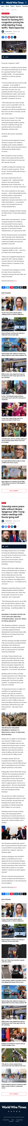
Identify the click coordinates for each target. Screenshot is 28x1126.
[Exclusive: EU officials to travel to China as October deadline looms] (14, 1035)
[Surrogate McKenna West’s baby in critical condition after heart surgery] (14, 452)
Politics (12, 6)
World (7, 6)
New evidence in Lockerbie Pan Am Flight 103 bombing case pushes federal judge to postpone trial (13, 483)
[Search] (25, 2)
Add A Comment (14, 490)
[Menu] (3, 2)
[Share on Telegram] (12, 37)
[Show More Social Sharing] (18, 37)
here (15, 281)
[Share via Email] (15, 37)
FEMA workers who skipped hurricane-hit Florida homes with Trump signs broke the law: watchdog (13, 375)
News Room (9, 31)
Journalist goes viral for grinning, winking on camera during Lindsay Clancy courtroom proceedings (14, 440)
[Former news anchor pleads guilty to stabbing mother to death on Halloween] (14, 304)
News (2, 6)
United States (5, 13)
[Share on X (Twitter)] (6, 37)
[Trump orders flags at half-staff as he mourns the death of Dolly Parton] (14, 409)
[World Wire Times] (15, 2)
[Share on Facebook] (3, 37)
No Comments (12, 33)
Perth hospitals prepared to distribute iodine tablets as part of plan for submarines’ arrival (14, 1086)
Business (18, 6)
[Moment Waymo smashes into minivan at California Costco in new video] (14, 324)
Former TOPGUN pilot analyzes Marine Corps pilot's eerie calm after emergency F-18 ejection (14, 397)
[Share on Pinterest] (9, 37)
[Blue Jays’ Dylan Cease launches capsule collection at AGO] (14, 951)
